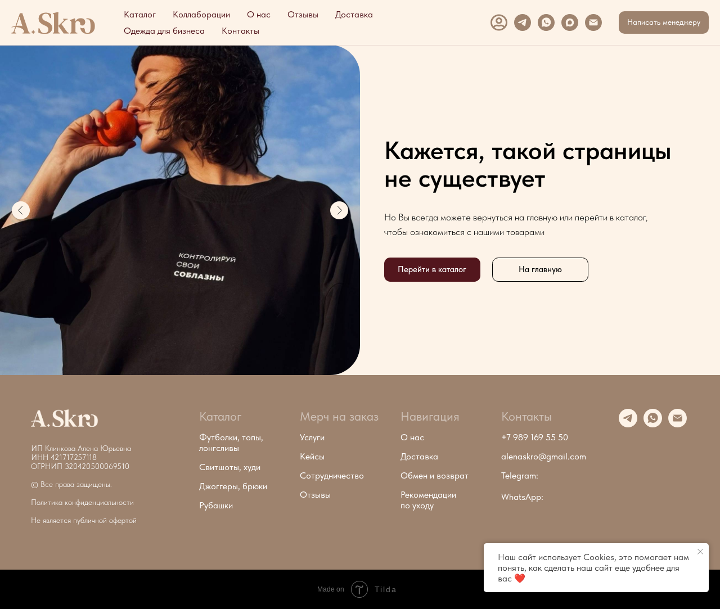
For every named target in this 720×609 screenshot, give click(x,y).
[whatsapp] (546, 22)
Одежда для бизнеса (164, 30)
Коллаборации (201, 14)
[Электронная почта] (593, 22)
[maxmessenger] (569, 22)
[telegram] (522, 22)
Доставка (354, 14)
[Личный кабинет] (498, 22)
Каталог (140, 14)
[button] (664, 22)
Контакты (240, 30)
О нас (259, 14)
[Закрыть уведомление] (700, 551)
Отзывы (302, 14)
